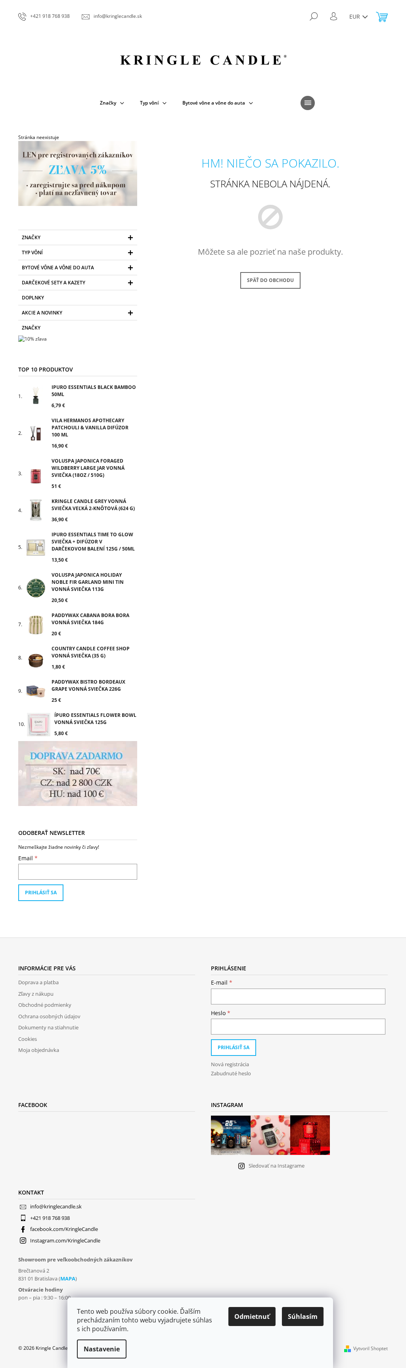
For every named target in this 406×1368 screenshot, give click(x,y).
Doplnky (33, 297)
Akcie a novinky (42, 312)
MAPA (67, 1278)
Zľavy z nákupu (36, 993)
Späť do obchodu (270, 280)
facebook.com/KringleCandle (64, 1229)
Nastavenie (102, 1349)
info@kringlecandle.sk (56, 1206)
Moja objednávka (38, 1050)
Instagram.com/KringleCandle (65, 1240)
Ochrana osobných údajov (49, 1016)
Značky (31, 237)
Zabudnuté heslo (231, 1073)
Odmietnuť (252, 1316)
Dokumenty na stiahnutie (48, 1027)
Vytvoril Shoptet (370, 1348)
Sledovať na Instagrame (276, 1165)
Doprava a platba (38, 982)
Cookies (27, 1038)
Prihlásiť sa (41, 892)
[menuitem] (112, 103)
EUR (355, 16)
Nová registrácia (230, 1064)
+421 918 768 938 (50, 1217)
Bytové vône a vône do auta (58, 267)
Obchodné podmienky (44, 1004)
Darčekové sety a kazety (53, 282)
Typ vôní (32, 252)
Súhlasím (303, 1316)
